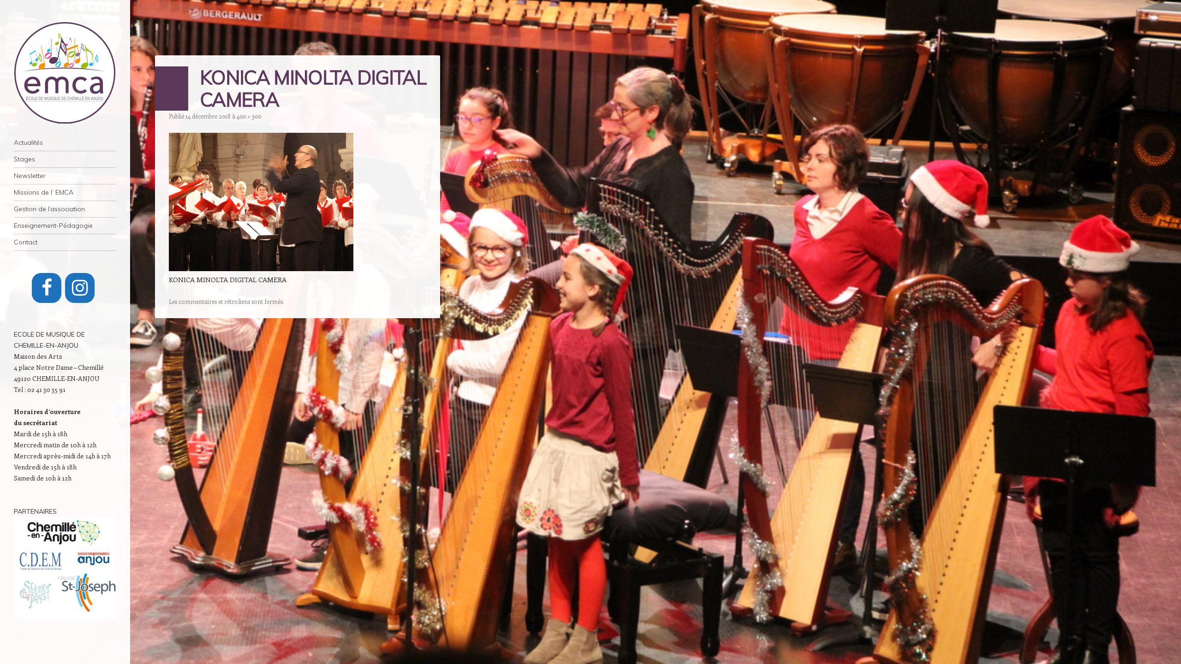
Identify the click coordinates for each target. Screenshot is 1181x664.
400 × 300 (249, 116)
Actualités (28, 142)
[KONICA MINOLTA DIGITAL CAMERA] (261, 268)
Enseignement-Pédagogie (53, 225)
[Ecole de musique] (65, 73)
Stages (24, 159)
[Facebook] (46, 288)
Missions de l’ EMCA (43, 192)
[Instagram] (80, 288)
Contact (25, 242)
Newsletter (30, 176)
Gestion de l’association (49, 209)
